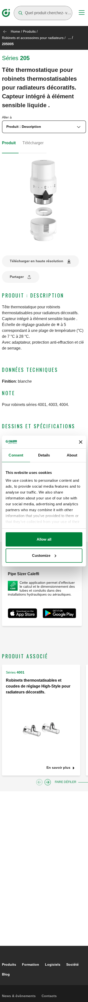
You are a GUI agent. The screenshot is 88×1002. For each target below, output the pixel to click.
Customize (41, 555)
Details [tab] (44, 455)
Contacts (49, 996)
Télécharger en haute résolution (36, 261)
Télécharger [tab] (33, 143)
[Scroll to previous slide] (39, 782)
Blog (6, 974)
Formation (30, 964)
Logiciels (52, 964)
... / (70, 38)
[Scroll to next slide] (47, 782)
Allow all (44, 539)
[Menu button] (81, 13)
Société (72, 964)
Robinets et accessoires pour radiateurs (33, 38)
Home (15, 31)
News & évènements (19, 996)
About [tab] (72, 455)
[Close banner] (80, 442)
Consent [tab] (16, 455)
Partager (17, 277)
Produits (29, 31)
